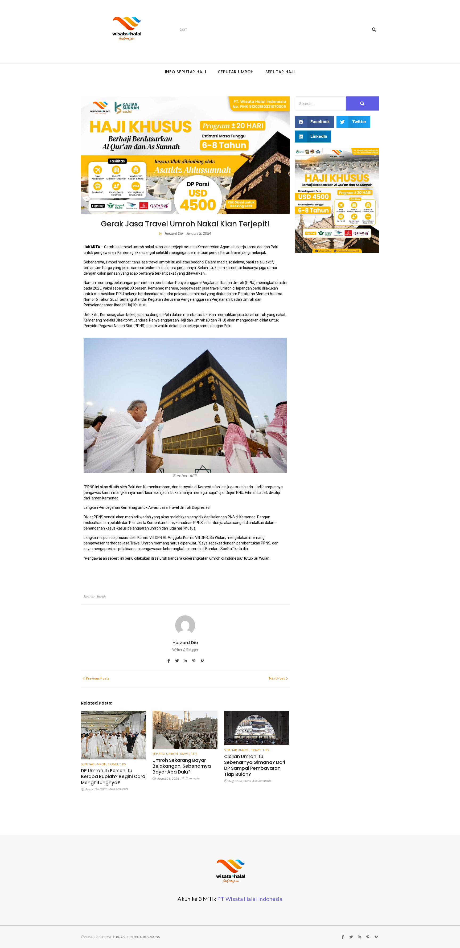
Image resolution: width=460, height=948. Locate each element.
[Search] (374, 29)
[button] (314, 122)
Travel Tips (117, 764)
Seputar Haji (280, 72)
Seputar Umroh (236, 72)
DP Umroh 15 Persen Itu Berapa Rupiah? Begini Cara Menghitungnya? (113, 776)
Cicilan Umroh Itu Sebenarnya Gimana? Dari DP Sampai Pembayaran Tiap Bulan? (254, 765)
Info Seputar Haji (185, 72)
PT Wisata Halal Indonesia (249, 899)
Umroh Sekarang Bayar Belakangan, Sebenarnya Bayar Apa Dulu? (182, 766)
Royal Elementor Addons (138, 937)
